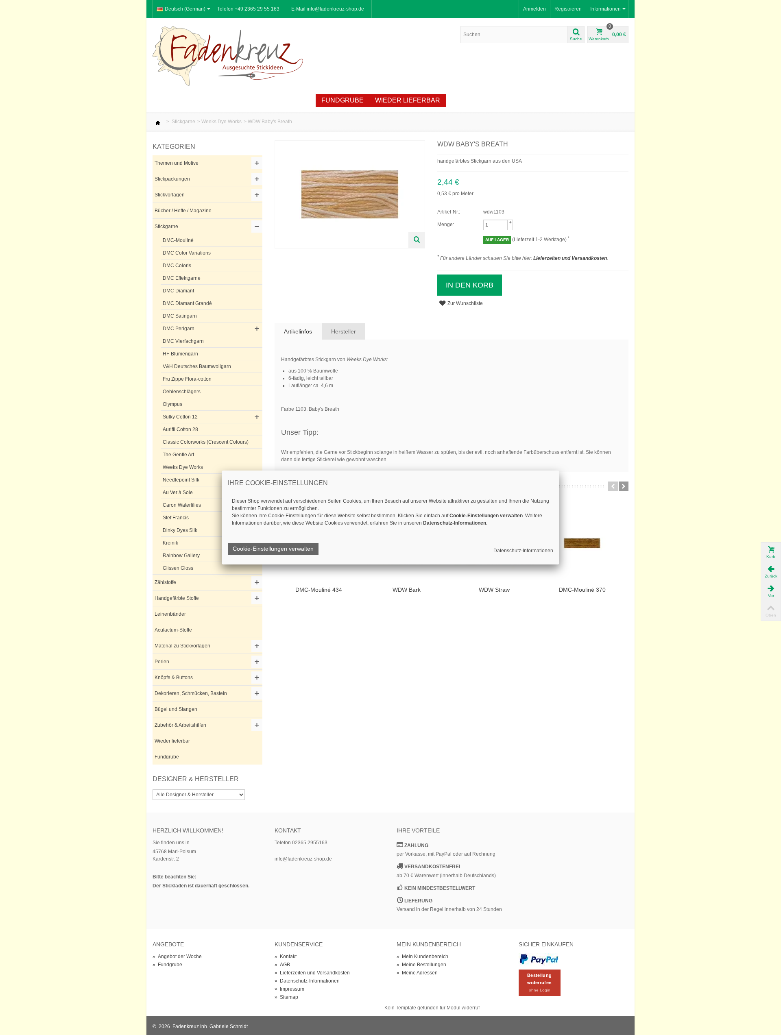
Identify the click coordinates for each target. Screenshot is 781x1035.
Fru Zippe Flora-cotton (187, 379)
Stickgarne (183, 121)
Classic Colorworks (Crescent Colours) (206, 442)
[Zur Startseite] (158, 121)
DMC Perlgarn (178, 328)
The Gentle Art (178, 455)
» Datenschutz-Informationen (307, 981)
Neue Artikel (200, 100)
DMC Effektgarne (182, 278)
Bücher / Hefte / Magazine (183, 211)
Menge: (445, 224)
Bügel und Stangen (176, 709)
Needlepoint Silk (181, 480)
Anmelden (534, 9)
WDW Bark (407, 589)
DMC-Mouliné (178, 240)
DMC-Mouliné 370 (582, 589)
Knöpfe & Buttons (174, 677)
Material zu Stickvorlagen (182, 646)
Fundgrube (342, 100)
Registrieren (568, 9)
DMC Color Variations (187, 253)
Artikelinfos (298, 331)
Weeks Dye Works (221, 121)
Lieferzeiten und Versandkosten (570, 258)
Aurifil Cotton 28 (180, 429)
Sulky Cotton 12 (180, 417)
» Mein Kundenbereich (422, 956)
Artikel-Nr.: (448, 212)
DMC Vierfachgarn (183, 341)
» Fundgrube (167, 964)
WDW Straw (494, 589)
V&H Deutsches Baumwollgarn (197, 366)
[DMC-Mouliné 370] (582, 543)
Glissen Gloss (178, 568)
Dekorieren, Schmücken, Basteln (191, 693)
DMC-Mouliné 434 (318, 589)
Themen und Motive (177, 163)
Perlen (162, 662)
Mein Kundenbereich (429, 944)
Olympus (172, 404)
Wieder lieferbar (407, 100)
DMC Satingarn (180, 316)
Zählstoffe (165, 582)
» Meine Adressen (417, 973)
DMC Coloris (177, 265)
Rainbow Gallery (181, 555)
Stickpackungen (172, 179)
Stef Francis (176, 518)
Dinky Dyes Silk (180, 530)
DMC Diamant (178, 291)
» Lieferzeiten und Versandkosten (312, 973)
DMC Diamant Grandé (187, 303)
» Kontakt (286, 956)
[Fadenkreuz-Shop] (228, 55)
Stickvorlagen (170, 195)
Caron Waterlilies (182, 505)
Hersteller (343, 331)
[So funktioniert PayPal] (539, 959)
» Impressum (289, 989)
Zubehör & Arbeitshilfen (180, 725)
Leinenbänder (170, 614)
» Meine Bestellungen (421, 964)
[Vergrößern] (416, 240)
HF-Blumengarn (180, 354)
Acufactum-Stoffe (173, 630)
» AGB (282, 964)
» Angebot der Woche (177, 956)
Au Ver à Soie (178, 492)
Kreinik (170, 543)
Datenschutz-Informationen (523, 550)
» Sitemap (286, 997)
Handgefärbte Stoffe (177, 598)
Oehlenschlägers (182, 391)
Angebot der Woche (272, 100)
